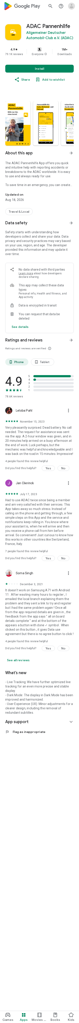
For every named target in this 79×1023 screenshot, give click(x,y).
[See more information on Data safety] (71, 223)
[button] (45, 54)
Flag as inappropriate (25, 732)
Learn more (26, 273)
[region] (39, 51)
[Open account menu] (71, 6)
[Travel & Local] (19, 211)
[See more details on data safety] (20, 327)
